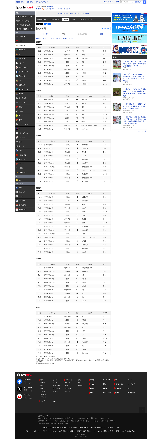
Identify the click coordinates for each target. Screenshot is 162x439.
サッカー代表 (56, 388)
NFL (91, 393)
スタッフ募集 (102, 431)
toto (54, 401)
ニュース (81, 19)
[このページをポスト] (39, 24)
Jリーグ (55, 382)
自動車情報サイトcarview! (45, 421)
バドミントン (119, 384)
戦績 (63, 34)
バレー (130, 380)
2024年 (51, 38)
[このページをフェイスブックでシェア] (47, 24)
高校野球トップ (42, 19)
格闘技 (92, 388)
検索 (144, 2)
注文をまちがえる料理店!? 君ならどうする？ (32, 2)
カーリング (131, 384)
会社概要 (70, 431)
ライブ (42, 401)
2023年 (58, 38)
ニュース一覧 (142, 131)
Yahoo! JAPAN (108, 2)
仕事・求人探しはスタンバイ (84, 421)
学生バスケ (68, 391)
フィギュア (106, 380)
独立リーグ (43, 394)
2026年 (38, 38)
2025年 (45, 38)
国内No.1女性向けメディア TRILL (105, 421)
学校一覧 (65, 19)
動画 (73, 19)
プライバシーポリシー (32, 431)
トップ (45, 34)
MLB (41, 385)
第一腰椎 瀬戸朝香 (137, 2)
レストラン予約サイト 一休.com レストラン (98, 418)
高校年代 (55, 391)
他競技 (117, 393)
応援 (101, 34)
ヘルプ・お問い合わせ (128, 431)
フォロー (106, 28)
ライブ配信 (55, 19)
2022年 (64, 38)
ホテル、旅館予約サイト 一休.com (72, 418)
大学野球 (42, 391)
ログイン (38, 9)
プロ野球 (42, 382)
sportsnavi (24, 374)
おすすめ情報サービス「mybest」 (48, 423)
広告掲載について (89, 431)
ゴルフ (92, 380)
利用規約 (62, 431)
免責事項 (78, 431)
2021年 (71, 38)
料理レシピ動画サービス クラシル (65, 421)
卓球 (104, 384)
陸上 (129, 388)
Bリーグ (67, 382)
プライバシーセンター (50, 431)
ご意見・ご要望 (113, 431)
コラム (89, 19)
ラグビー (118, 388)
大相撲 (105, 388)
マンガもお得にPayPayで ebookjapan (49, 418)
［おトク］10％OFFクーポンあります (57, 9)
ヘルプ (116, 2)
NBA (66, 385)
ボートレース (107, 393)
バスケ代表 (68, 388)
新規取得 (50, 6)
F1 (116, 380)
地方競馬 (80, 385)
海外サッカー (56, 385)
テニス (92, 384)
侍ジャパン (43, 397)
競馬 (79, 382)
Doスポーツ (131, 393)
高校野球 (42, 388)
